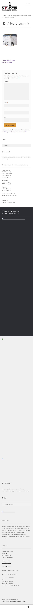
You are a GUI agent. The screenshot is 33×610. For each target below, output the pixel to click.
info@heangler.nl (6, 563)
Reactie (6, 81)
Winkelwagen (25, 606)
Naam (6, 102)
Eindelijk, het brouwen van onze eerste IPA (8, 61)
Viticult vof (5, 553)
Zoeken (16, 607)
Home (4, 15)
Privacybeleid (5, 601)
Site (5, 117)
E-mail (6, 110)
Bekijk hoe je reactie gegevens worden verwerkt (14, 132)
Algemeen (9, 15)
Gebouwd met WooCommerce (17, 601)
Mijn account (5, 607)
